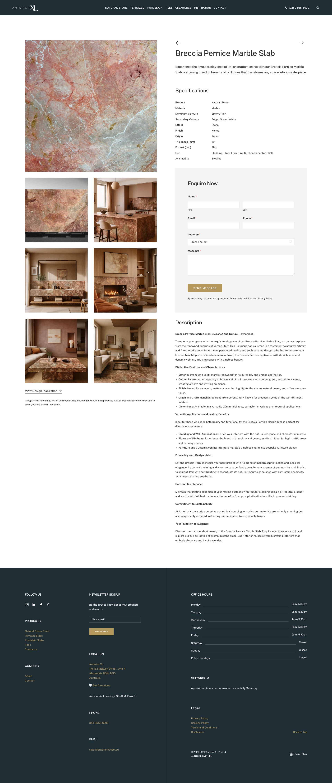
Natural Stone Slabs (37, 631)
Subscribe (101, 631)
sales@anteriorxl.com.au (104, 749)
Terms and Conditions (241, 298)
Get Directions (101, 685)
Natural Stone (116, 7)
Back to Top (300, 732)
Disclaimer (197, 732)
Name (192, 196)
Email (192, 218)
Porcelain (155, 7)
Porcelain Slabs (34, 640)
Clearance (183, 7)
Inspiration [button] (202, 7)
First (190, 209)
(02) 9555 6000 (299, 7)
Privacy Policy (265, 298)
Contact (220, 7)
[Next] (280, 42)
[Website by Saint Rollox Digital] (279, 754)
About (28, 675)
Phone (247, 218)
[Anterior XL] (25, 8)
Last (245, 209)
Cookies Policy (200, 722)
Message (194, 250)
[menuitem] (116, 7)
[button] (318, 7)
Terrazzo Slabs (34, 635)
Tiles (169, 7)
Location (194, 234)
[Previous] (201, 42)
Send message (205, 288)
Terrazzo (137, 7)
